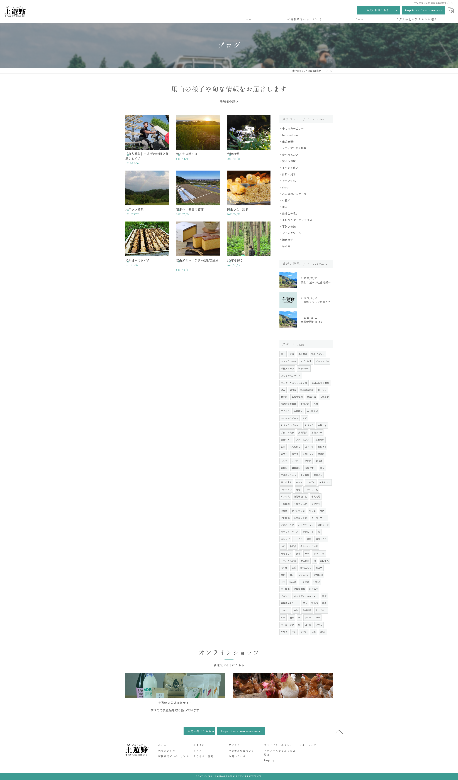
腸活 (322, 510)
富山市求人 (286, 482)
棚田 (283, 389)
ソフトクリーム (288, 361)
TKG (307, 553)
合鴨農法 (298, 411)
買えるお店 (289, 161)
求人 (285, 207)
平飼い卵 (305, 403)
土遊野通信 (289, 141)
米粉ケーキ (323, 524)
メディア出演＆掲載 (294, 148)
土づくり (298, 539)
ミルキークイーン (289, 418)
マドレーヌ (308, 531)
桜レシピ (285, 539)
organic (322, 446)
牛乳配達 (285, 503)
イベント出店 (290, 167)
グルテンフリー (312, 617)
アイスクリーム (291, 233)
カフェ (284, 453)
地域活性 (313, 588)
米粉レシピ (303, 368)
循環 (309, 539)
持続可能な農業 (288, 403)
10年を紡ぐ (235, 260)
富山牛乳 (324, 560)
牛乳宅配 (315, 496)
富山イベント (317, 354)
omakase (318, 574)
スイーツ (309, 446)
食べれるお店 (290, 154)
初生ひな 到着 (237, 209)
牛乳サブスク (300, 503)
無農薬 (284, 510)
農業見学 (319, 439)
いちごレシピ (287, 524)
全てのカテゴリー (293, 128)
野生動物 (305, 560)
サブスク (309, 425)
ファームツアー (303, 439)
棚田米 (319, 567)
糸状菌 (293, 546)
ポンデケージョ (305, 524)
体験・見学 (289, 174)
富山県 (319, 460)
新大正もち (305, 567)
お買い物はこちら (377, 10)
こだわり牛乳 (311, 489)
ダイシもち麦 (298, 510)
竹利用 (284, 396)
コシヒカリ (286, 489)
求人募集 (305, 475)
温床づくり (321, 539)
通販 (292, 617)
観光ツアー (286, 439)
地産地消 (311, 396)
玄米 (283, 617)
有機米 (286, 200)
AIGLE (299, 482)
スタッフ (285, 610)
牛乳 (294, 631)
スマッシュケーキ (289, 531)
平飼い (316, 581)
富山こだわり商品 (320, 382)
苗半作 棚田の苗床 (190, 209)
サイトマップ (307, 745)
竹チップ (322, 389)
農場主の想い (290, 213)
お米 (305, 418)
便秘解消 (285, 517)
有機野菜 (322, 425)
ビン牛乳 (285, 496)
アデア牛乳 (289, 181)
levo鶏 (292, 581)
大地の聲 (233, 154)
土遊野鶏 (304, 581)
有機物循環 (297, 396)
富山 (283, 354)
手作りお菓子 (287, 432)
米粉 (292, 354)
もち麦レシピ (300, 517)
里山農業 (302, 354)
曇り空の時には (187, 154)
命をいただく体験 (309, 546)
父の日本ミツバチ (137, 260)
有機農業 (324, 396)
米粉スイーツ (287, 368)
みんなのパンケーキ (294, 194)
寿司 (283, 574)
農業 (296, 610)
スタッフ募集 (134, 209)
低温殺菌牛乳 (300, 496)
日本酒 (308, 624)
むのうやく (321, 610)
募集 (324, 603)
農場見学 (302, 432)
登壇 (324, 596)
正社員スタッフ (288, 475)
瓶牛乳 (284, 567)
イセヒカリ (324, 482)
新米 (283, 446)
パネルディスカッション (306, 596)
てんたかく (295, 446)
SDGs (322, 631)
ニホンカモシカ (288, 560)
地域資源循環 (306, 389)
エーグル (310, 482)
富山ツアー (316, 432)
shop (285, 187)
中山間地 (285, 588)
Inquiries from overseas (423, 10)
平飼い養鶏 (289, 226)
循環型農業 (299, 588)
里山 (305, 603)
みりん (319, 624)
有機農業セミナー (289, 603)
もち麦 (286, 246)
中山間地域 (312, 411)
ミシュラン (303, 574)
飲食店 (321, 453)
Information (290, 135)
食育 (298, 553)
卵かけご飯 (318, 553)
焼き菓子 (287, 239)
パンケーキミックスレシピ (294, 382)
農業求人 (318, 475)
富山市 (314, 603)
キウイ (284, 631)
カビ (283, 546)
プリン (303, 631)
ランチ (284, 460)
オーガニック (287, 624)
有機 (313, 631)
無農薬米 (296, 467)
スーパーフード (318, 517)
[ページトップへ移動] (339, 731)
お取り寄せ (310, 467)
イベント (285, 596)
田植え (293, 389)
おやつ (295, 453)
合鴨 (316, 403)
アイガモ (285, 411)
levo (283, 581)
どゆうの (315, 503)
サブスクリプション (291, 425)
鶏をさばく (286, 553)
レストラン (308, 453)
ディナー (296, 460)
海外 (292, 574)
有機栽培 (307, 610)
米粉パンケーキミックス (297, 220)
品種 (294, 567)
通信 (298, 489)
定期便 (308, 460)
